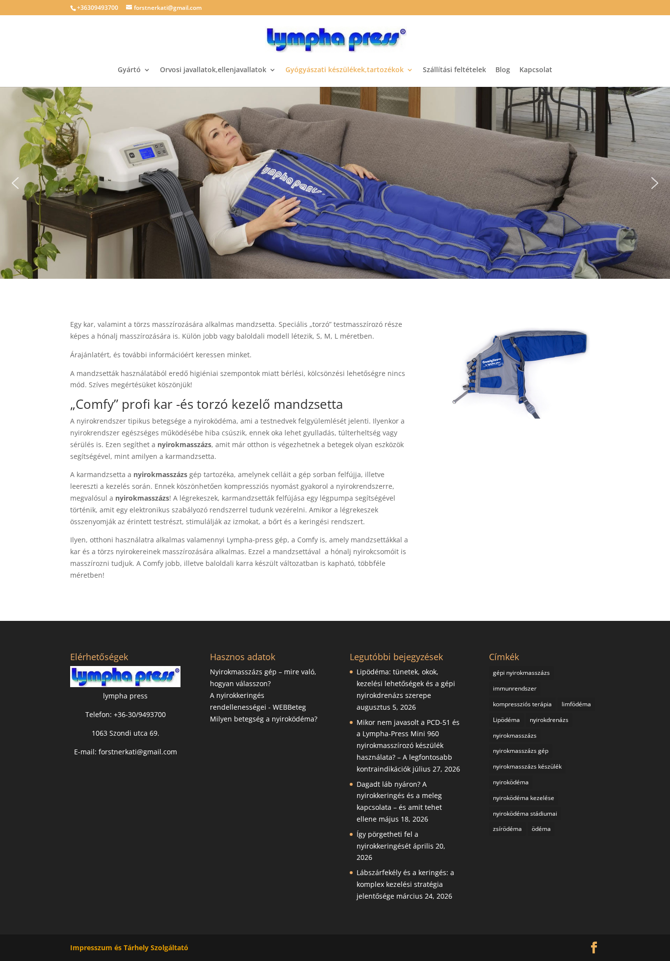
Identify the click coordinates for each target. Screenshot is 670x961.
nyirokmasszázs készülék (527, 766)
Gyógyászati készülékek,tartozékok (344, 70)
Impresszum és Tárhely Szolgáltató (129, 947)
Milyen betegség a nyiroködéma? (263, 718)
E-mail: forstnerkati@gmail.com (125, 751)
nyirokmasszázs (515, 735)
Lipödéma (506, 720)
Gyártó (129, 70)
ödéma (541, 829)
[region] (335, 183)
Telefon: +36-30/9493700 (125, 714)
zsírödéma (507, 829)
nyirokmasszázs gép (520, 751)
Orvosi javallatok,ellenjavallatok (213, 70)
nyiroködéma (511, 782)
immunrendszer (515, 688)
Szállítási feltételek (454, 70)
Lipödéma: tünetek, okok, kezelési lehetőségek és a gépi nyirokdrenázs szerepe (406, 683)
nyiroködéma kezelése (523, 798)
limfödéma (576, 704)
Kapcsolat (535, 70)
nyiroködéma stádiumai (525, 813)
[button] (15, 183)
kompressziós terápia (522, 704)
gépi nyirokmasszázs (521, 672)
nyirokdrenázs (549, 720)
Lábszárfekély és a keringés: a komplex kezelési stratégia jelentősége (405, 884)
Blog (502, 70)
